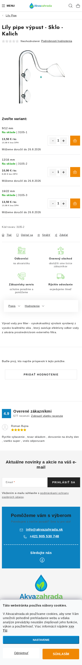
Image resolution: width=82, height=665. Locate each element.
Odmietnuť (21, 653)
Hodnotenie (32, 305)
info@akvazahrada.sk (44, 529)
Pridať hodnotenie (41, 374)
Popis (12, 305)
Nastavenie (41, 639)
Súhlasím (61, 654)
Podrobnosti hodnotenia (56, 40)
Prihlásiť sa (63, 482)
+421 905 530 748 (44, 536)
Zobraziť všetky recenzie (47, 415)
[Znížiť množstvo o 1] (52, 140)
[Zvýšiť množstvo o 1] (63, 140)
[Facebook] (42, 560)
